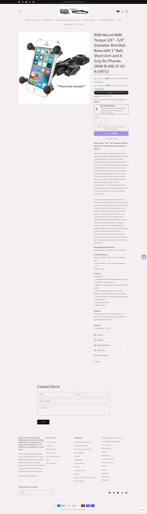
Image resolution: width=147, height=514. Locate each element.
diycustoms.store (70, 509)
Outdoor (104, 452)
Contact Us (49, 446)
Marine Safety (106, 445)
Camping (77, 456)
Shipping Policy (51, 449)
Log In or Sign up (51, 442)
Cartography (78, 460)
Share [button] (98, 362)
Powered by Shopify (80, 509)
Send (43, 422)
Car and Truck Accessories (82, 442)
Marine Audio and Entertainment (84, 477)
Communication (79, 463)
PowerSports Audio (108, 459)
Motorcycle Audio (107, 448)
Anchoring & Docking (80, 446)
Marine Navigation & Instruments (112, 438)
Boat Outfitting (79, 453)
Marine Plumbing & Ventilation (111, 441)
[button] (20, 11)
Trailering (105, 473)
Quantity (96, 117)
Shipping (96, 96)
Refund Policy (50, 453)
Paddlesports (106, 455)
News (48, 460)
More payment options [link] (111, 138)
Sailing (104, 466)
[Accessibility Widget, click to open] (144, 257)
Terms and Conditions (53, 456)
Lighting (76, 474)
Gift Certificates (51, 463)
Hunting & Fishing (79, 470)
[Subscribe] (52, 492)
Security (104, 469)
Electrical (77, 467)
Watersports (106, 477)
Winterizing (105, 480)
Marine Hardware (79, 481)
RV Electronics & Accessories (83, 449)
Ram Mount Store (107, 462)
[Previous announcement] (52, 2)
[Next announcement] (95, 2)
